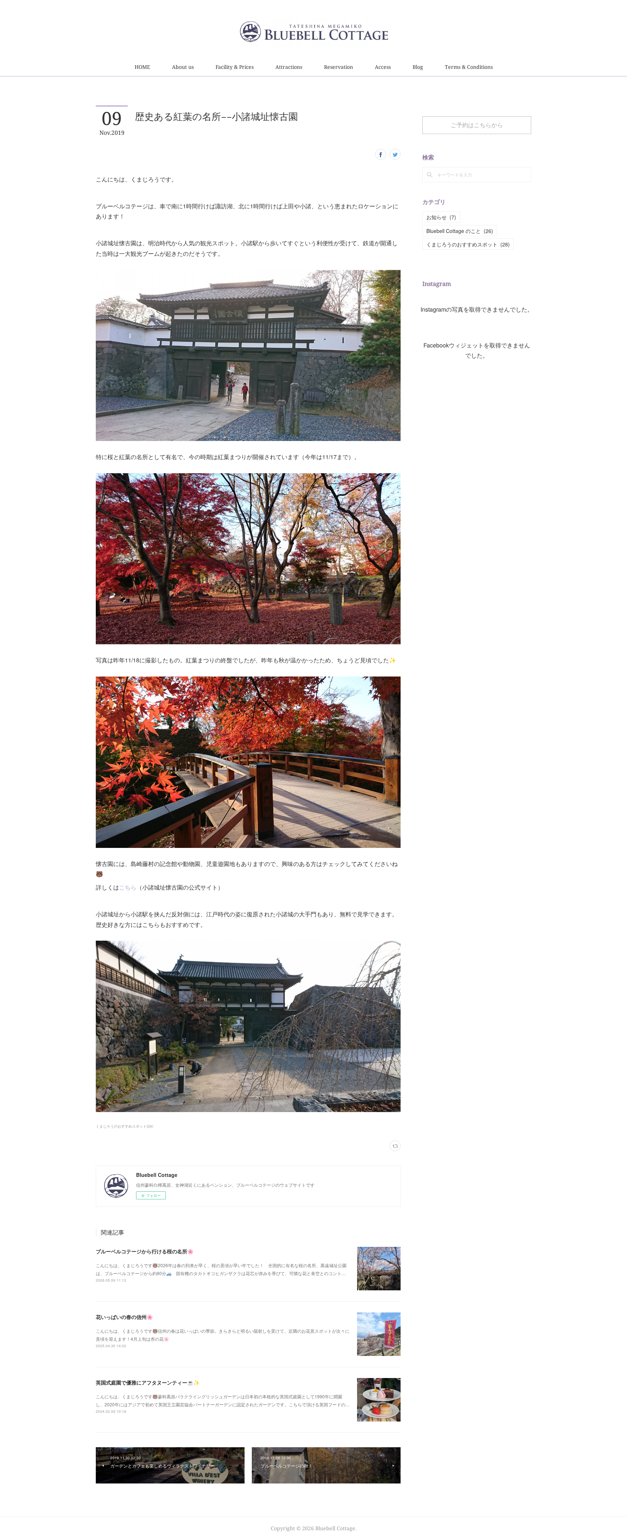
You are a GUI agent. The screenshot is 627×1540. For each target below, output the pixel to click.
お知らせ (441, 217)
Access (383, 66)
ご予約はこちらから (477, 125)
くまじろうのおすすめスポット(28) (124, 1126)
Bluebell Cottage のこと (459, 230)
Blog (418, 66)
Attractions (288, 66)
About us (183, 66)
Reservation (338, 66)
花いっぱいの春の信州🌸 (124, 1316)
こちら (127, 887)
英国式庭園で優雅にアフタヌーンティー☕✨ (148, 1382)
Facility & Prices (235, 66)
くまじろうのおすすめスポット (468, 244)
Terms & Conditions (469, 66)
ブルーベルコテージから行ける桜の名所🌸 (144, 1251)
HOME (142, 66)
